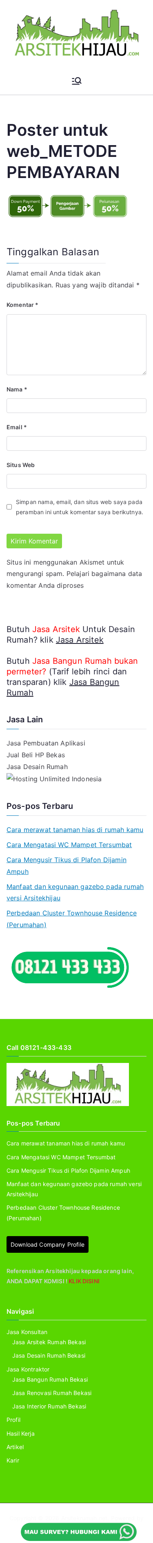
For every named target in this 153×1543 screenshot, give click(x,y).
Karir (13, 1460)
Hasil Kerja (21, 1433)
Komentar (23, 304)
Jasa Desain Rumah (37, 767)
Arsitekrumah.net (84, 1518)
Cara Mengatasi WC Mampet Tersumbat (69, 845)
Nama (17, 389)
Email (17, 427)
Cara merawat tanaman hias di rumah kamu (75, 830)
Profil (13, 1419)
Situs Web (21, 464)
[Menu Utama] (76, 81)
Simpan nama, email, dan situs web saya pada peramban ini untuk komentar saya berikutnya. (79, 506)
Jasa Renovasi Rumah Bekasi (51, 1392)
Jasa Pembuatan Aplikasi (46, 743)
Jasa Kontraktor (28, 1369)
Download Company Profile (47, 1244)
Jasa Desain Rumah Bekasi (48, 1355)
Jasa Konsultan (27, 1331)
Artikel (15, 1446)
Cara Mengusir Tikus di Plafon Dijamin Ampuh (66, 866)
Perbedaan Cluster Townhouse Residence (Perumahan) (72, 919)
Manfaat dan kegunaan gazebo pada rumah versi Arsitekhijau (75, 892)
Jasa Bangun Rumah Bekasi (50, 1379)
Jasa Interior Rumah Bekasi (49, 1406)
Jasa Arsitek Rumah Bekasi (49, 1342)
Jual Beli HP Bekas (36, 755)
